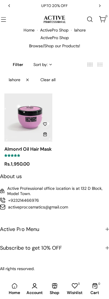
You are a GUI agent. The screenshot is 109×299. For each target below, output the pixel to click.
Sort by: (40, 64)
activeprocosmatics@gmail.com (38, 207)
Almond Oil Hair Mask (28, 149)
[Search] (89, 19)
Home (29, 30)
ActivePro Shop (54, 30)
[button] (9, 5)
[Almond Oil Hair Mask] (28, 117)
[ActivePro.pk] (54, 19)
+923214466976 (23, 200)
